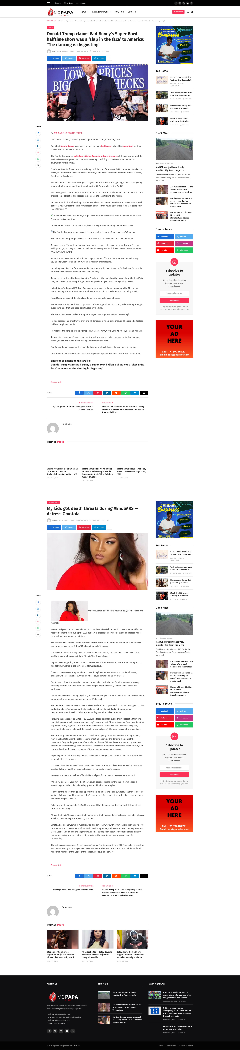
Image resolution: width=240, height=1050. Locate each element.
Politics (119, 12)
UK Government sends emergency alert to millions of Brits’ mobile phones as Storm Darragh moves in (177, 1012)
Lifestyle (57, 3)
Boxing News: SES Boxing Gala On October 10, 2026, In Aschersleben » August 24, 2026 (62, 472)
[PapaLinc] (60, 12)
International (81, 3)
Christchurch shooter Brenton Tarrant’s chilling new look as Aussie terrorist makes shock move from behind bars (123, 409)
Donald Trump (67, 146)
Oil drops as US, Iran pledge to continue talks (73, 890)
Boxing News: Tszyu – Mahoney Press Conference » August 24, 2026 (131, 472)
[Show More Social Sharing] (109, 58)
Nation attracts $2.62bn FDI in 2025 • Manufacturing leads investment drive (181, 216)
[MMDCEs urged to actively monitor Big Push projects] (174, 149)
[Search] (191, 12)
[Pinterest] (38, 152)
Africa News (68, 3)
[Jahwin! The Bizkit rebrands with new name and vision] (154, 1029)
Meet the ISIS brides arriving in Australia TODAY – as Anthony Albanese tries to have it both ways (181, 120)
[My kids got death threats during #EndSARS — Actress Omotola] (97, 561)
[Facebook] (38, 133)
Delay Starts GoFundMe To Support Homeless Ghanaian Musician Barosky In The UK (130, 955)
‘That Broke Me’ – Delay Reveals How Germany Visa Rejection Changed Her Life (97, 955)
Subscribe (178, 12)
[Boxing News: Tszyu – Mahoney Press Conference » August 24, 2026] (132, 456)
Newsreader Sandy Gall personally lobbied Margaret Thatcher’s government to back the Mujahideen (180, 107)
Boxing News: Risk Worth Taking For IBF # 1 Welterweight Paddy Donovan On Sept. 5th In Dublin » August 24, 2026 (97, 473)
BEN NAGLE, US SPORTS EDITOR (68, 133)
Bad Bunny (106, 146)
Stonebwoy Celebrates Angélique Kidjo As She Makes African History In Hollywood (61, 955)
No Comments (83, 51)
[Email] (38, 165)
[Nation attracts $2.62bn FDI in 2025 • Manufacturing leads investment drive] (162, 215)
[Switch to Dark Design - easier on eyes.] (187, 12)
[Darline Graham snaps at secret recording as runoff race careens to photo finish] (162, 201)
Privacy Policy (175, 309)
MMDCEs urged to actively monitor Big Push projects (170, 169)
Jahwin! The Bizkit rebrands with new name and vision (177, 1027)
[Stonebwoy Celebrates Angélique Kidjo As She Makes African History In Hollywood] (62, 939)
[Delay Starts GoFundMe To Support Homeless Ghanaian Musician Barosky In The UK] (132, 939)
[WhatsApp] (38, 158)
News (83, 12)
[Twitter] (38, 139)
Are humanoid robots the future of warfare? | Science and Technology (181, 189)
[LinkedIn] (38, 146)
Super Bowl (127, 146)
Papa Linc (57, 51)
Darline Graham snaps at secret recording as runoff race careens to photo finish (181, 202)
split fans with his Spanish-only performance (96, 156)
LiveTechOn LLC (74, 1046)
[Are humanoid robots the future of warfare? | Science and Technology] (162, 189)
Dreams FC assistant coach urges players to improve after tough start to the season (177, 995)
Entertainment (100, 12)
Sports (132, 12)
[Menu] (48, 3)
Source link (56, 382)
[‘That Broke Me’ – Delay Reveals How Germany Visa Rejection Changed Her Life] (97, 939)
